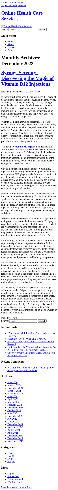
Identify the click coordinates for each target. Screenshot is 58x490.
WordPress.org (14, 482)
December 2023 (15, 407)
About (10, 44)
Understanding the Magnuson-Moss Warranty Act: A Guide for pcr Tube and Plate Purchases (32, 348)
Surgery (11, 461)
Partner (10, 50)
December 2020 (15, 435)
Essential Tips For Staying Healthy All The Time (30, 369)
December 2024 (15, 388)
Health (14, 318)
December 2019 (15, 438)
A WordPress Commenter (19, 367)
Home (10, 41)
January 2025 (14, 385)
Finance (11, 453)
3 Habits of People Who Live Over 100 (26, 338)
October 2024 (14, 390)
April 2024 (12, 399)
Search (4, 29)
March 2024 (13, 402)
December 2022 (15, 416)
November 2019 (15, 441)
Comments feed (15, 479)
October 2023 (14, 410)
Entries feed (13, 476)
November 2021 (15, 427)
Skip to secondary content (13, 5)
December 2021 (15, 424)
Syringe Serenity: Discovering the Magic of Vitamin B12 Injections (27, 78)
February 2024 (14, 404)
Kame (37, 91)
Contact (11, 47)
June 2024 (12, 396)
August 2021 (13, 430)
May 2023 (12, 413)
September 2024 (15, 393)
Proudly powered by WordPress (16, 487)
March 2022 (13, 421)
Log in (10, 473)
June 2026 (12, 382)
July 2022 (12, 418)
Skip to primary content (12, 2)
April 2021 (12, 432)
